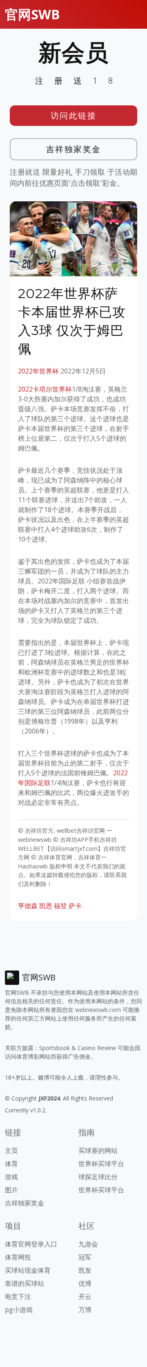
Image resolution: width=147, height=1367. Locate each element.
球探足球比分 (98, 1176)
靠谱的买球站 (24, 1283)
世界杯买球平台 (101, 1163)
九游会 (88, 1244)
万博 (84, 1309)
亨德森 (28, 905)
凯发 (84, 1270)
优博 (84, 1283)
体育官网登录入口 (31, 1244)
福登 (60, 905)
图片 (11, 1189)
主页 (11, 1150)
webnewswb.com (98, 1010)
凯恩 (45, 905)
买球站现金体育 (28, 1270)
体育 (11, 1163)
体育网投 (18, 1257)
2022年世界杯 (38, 371)
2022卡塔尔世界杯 (45, 389)
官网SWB (32, 14)
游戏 (11, 1176)
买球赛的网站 (98, 1150)
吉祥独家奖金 (73, 149)
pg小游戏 (19, 1309)
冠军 (84, 1257)
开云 (84, 1296)
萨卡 (75, 905)
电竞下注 (18, 1296)
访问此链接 (74, 115)
